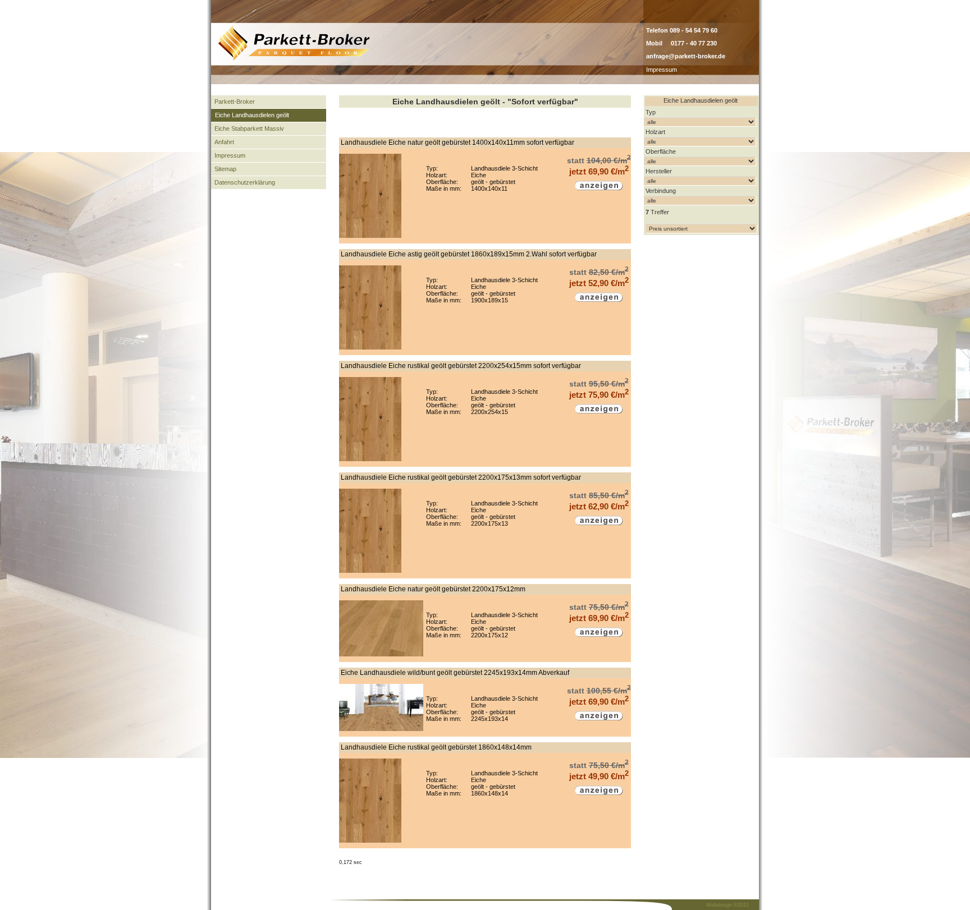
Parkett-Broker (234, 101)
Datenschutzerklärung (244, 182)
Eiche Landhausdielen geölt (252, 115)
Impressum (661, 69)
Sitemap (225, 169)
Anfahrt (224, 142)
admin (688, 69)
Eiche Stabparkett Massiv (249, 128)
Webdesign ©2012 (727, 905)
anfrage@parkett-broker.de (685, 56)
